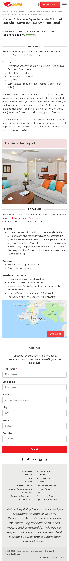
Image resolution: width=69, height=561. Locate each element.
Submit (34, 449)
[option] (34, 176)
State (5, 420)
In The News (26, 492)
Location (34, 209)
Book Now (49, 4)
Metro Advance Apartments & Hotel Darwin (42, 12)
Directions (55, 334)
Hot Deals (7, 14)
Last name (8, 381)
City (4, 407)
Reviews (40, 492)
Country (7, 433)
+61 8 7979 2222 (11, 35)
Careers (40, 481)
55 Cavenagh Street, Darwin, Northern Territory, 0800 (29, 31)
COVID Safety (25, 499)
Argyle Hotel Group (46, 496)
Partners (41, 474)
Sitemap (48, 551)
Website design (46, 557)
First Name (9, 368)
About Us (27, 474)
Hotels (13, 12)
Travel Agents (43, 478)
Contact (28, 478)
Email (6, 394)
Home (5, 12)
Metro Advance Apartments (26, 218)
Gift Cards (27, 481)
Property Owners (24, 485)
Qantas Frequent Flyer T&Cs (50, 499)
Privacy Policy (43, 489)
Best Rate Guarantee (46, 485)
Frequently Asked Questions (19, 489)
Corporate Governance (21, 496)
